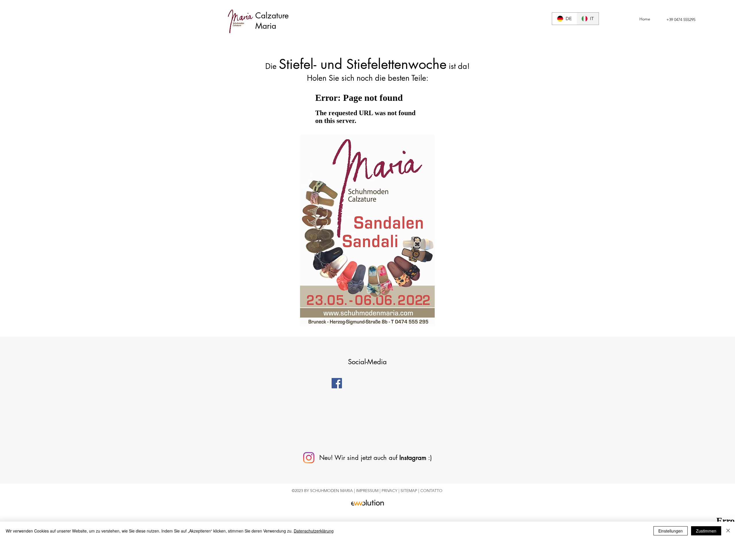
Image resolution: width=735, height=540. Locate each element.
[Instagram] (308, 457)
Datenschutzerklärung (314, 531)
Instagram (412, 458)
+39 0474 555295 (680, 19)
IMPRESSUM (368, 490)
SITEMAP (409, 490)
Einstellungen (670, 531)
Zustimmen (706, 531)
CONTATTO (431, 490)
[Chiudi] (728, 530)
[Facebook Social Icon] (337, 383)
